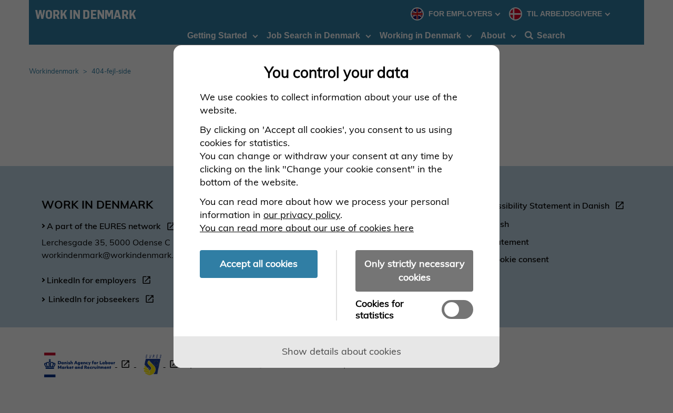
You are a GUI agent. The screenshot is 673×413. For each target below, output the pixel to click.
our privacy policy (301, 215)
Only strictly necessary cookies (414, 270)
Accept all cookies (259, 263)
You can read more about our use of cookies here (307, 228)
